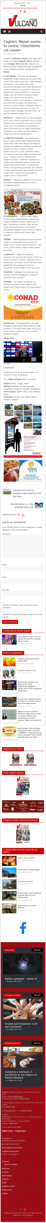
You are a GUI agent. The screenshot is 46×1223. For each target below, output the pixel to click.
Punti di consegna (10, 1164)
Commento (7, 534)
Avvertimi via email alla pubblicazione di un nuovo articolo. (22, 615)
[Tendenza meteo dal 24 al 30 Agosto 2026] (9, 658)
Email (5, 577)
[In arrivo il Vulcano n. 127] (9, 670)
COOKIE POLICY (20, 1131)
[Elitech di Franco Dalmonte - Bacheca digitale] (23, 405)
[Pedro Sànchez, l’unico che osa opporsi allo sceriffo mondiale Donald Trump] (9, 636)
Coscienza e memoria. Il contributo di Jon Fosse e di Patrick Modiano (21, 1075)
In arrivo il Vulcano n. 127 (27, 670)
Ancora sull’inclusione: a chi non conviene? (21, 1025)
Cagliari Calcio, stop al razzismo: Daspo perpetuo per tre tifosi (27, 493)
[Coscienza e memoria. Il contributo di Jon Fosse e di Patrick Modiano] (23, 1048)
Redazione (6, 1169)
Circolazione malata (25, 881)
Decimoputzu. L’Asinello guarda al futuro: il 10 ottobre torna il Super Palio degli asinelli (29, 701)
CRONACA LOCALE (8, 1186)
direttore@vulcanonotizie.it (12, 1148)
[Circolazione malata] (9, 881)
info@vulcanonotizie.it (10, 1151)
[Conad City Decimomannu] (23, 295)
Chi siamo (5, 1162)
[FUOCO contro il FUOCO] (9, 857)
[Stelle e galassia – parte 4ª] (23, 955)
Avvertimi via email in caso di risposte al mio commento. (20, 606)
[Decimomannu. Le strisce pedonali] (9, 905)
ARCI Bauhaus (7, 1176)
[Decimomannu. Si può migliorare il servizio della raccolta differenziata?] (9, 892)
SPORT (4, 1183)
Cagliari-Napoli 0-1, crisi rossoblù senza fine (21, 505)
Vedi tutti (37, 950)
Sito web (5, 590)
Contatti (5, 1172)
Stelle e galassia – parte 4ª (21, 978)
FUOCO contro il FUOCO (26, 858)
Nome (5, 565)
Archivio (5, 1193)
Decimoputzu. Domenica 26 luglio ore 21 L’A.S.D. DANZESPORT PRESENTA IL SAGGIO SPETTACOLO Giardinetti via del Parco (30, 686)
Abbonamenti (7, 1190)
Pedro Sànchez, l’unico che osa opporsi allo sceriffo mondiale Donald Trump (29, 639)
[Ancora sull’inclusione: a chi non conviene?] (23, 1000)
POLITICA (5, 1179)
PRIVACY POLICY (8, 1131)
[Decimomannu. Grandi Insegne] (9, 869)
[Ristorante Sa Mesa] (23, 461)
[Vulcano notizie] (4, 31)
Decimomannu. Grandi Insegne (29, 870)
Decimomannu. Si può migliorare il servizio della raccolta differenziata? (29, 895)
